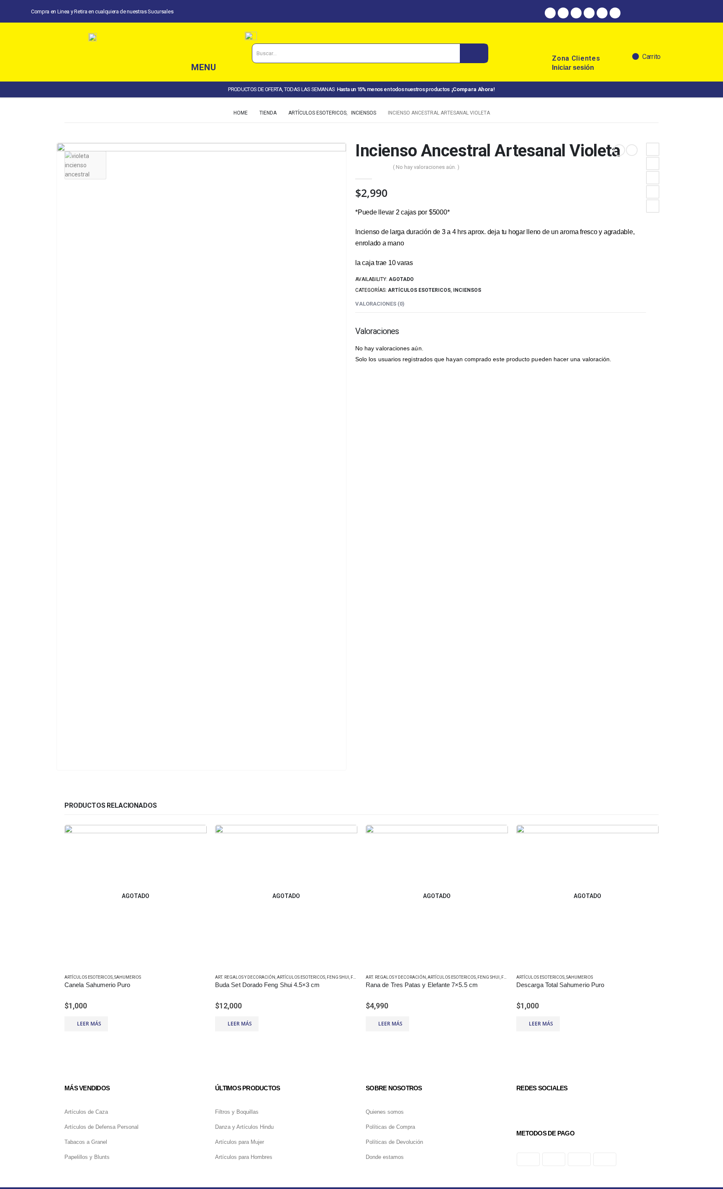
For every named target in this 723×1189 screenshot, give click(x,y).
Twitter (652, 163)
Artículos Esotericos (419, 290)
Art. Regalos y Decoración (245, 977)
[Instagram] (563, 13)
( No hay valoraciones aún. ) (426, 167)
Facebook (652, 149)
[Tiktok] (602, 13)
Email (652, 206)
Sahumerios (127, 977)
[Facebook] (550, 13)
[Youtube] (615, 13)
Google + (652, 192)
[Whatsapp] (576, 13)
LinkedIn (652, 177)
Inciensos (467, 290)
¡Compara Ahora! (473, 89)
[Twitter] (589, 13)
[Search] (474, 53)
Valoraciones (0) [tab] (380, 304)
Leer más (89, 1023)
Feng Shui (338, 977)
